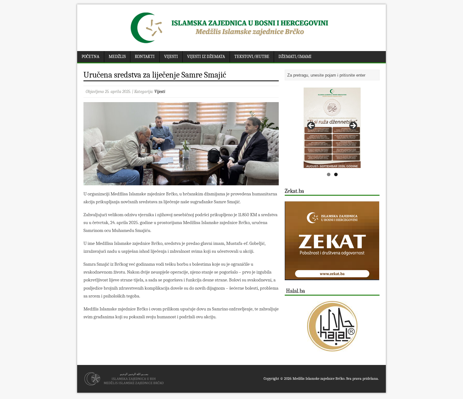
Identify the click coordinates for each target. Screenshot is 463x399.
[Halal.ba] (332, 326)
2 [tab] (336, 174)
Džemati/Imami (295, 56)
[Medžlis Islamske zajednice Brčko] (232, 43)
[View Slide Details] (332, 128)
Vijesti (171, 56)
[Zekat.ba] (332, 276)
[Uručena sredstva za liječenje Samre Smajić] (181, 181)
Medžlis (117, 56)
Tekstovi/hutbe (251, 56)
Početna (90, 56)
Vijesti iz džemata (206, 56)
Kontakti (145, 56)
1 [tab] (328, 174)
